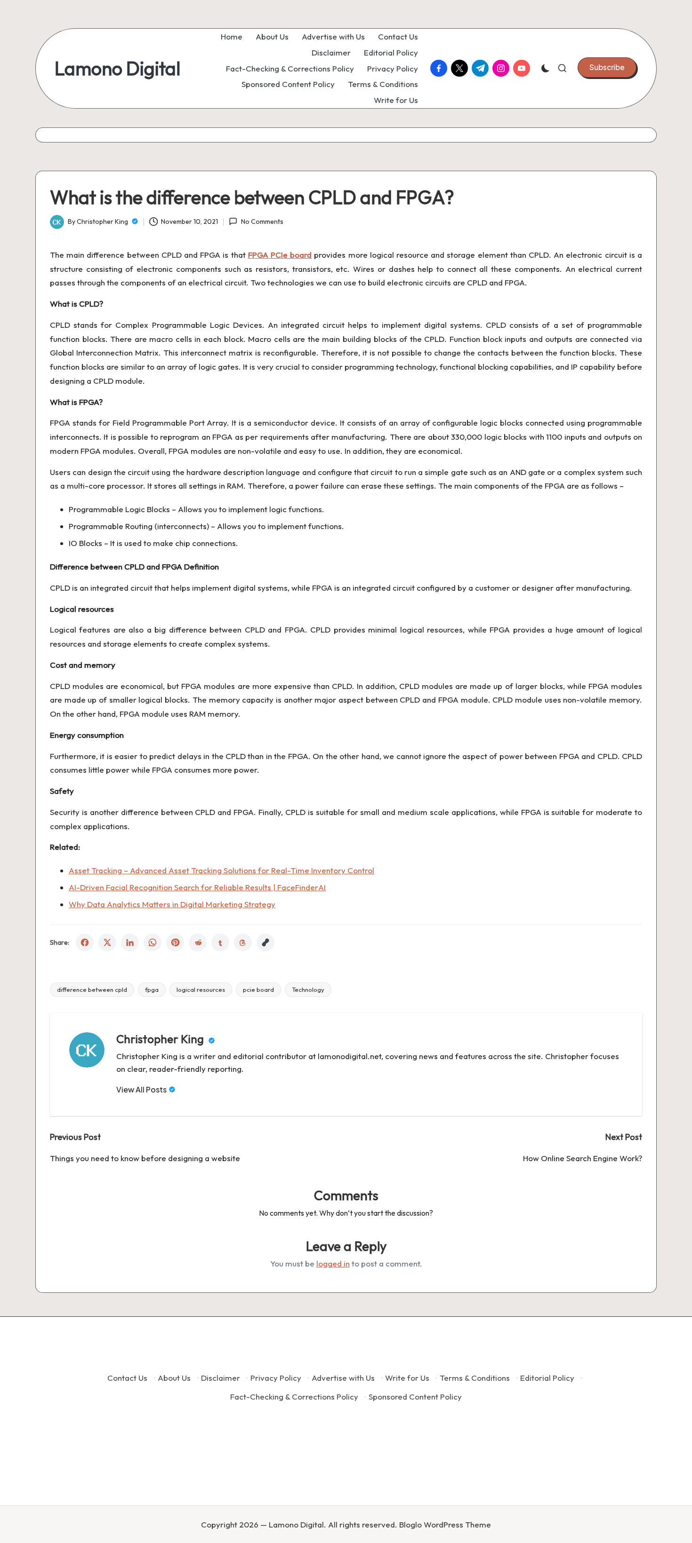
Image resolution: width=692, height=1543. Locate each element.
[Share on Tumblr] (220, 942)
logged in (333, 1263)
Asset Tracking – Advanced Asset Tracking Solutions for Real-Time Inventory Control (221, 870)
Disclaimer (220, 1378)
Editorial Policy (547, 1378)
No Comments (262, 221)
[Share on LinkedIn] (130, 942)
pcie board (258, 989)
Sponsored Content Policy (415, 1396)
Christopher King (161, 1039)
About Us (174, 1378)
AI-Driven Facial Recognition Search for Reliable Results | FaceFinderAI (197, 887)
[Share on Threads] (243, 942)
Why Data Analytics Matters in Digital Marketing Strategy (172, 904)
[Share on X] (107, 942)
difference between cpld (92, 989)
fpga (152, 989)
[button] (607, 67)
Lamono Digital (117, 68)
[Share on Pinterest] (175, 942)
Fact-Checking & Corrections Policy (294, 1396)
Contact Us (127, 1378)
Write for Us (407, 1378)
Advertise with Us (343, 1378)
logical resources (201, 989)
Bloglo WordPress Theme (445, 1524)
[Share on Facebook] (85, 942)
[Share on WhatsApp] (152, 942)
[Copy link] (265, 942)
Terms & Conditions (475, 1378)
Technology (308, 989)
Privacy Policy (275, 1378)
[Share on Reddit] (198, 942)
